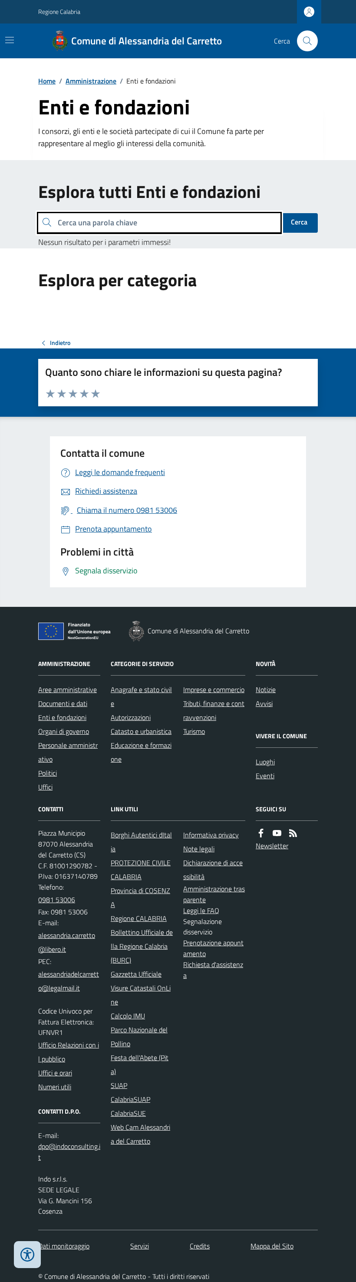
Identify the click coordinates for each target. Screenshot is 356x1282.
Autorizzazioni (131, 717)
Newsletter (272, 845)
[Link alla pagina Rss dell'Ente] (293, 833)
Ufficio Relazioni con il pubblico (68, 1052)
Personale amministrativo (68, 752)
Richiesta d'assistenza (213, 970)
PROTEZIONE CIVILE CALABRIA (141, 869)
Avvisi (264, 703)
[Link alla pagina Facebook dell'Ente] (261, 833)
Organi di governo (63, 731)
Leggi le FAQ (201, 910)
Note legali (198, 849)
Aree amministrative (67, 689)
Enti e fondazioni (62, 717)
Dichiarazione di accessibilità (213, 869)
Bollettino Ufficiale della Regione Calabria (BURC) (142, 946)
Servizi (139, 1246)
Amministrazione (91, 81)
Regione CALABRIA (139, 918)
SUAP (119, 1085)
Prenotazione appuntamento (213, 948)
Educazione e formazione (141, 752)
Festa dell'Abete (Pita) (139, 1064)
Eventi (265, 775)
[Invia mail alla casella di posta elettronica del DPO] (69, 1152)
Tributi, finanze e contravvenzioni (213, 710)
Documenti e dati (62, 703)
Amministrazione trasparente (214, 894)
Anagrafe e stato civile (141, 696)
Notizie (266, 689)
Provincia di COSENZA (140, 897)
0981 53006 (56, 899)
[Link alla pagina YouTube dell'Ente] (277, 833)
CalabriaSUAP (130, 1099)
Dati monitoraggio (63, 1246)
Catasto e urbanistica (141, 731)
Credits (200, 1246)
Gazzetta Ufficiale (136, 974)
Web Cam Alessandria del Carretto (140, 1134)
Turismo (194, 731)
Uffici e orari (55, 1073)
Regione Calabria (59, 11)
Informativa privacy (211, 835)
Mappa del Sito (272, 1246)
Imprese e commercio (213, 689)
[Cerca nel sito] (304, 40)
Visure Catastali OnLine (141, 995)
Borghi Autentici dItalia (141, 842)
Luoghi (265, 761)
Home (47, 81)
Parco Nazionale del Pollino (139, 1036)
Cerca (299, 222)
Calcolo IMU (128, 1016)
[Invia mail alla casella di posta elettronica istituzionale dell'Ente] (69, 942)
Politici (47, 773)
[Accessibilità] (27, 1255)
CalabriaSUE (128, 1113)
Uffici (45, 787)
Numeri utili (54, 1086)
